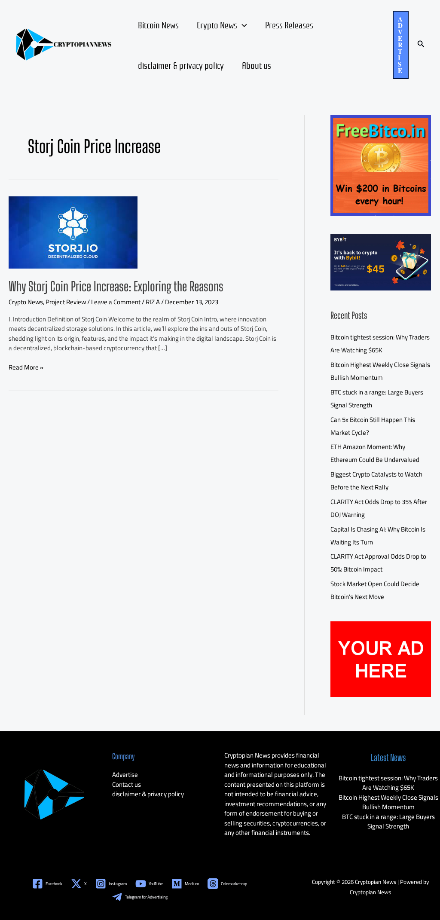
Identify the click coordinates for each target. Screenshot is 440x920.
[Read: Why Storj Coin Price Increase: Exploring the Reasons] (73, 231)
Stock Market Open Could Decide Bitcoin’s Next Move (374, 590)
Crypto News (217, 24)
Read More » (26, 368)
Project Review (66, 302)
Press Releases (289, 24)
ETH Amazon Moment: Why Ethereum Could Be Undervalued (374, 453)
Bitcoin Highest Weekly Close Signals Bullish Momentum (380, 371)
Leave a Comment (116, 302)
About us (256, 64)
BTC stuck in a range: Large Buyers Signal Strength (388, 821)
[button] (401, 45)
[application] (242, 24)
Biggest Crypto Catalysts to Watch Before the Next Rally (376, 480)
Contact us (126, 784)
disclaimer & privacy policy (181, 64)
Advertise (125, 774)
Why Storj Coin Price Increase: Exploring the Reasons (116, 286)
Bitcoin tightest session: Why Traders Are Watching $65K (380, 343)
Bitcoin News (158, 24)
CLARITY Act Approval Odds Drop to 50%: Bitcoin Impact (378, 562)
